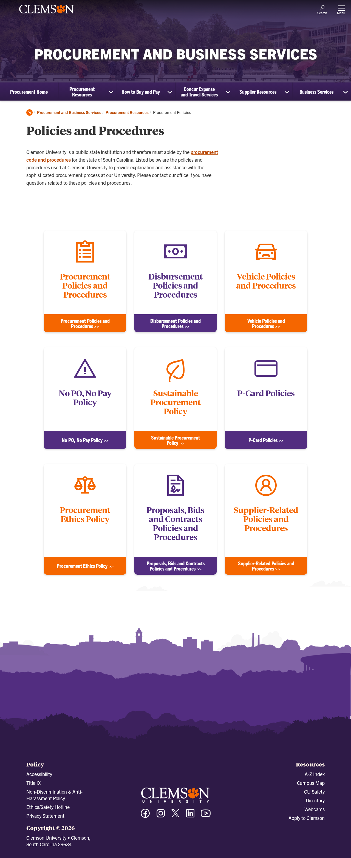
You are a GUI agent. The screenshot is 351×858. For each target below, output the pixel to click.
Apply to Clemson (306, 818)
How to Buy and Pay (140, 91)
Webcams (314, 809)
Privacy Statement (45, 816)
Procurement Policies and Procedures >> (85, 323)
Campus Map (311, 783)
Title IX (33, 783)
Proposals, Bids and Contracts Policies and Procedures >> (176, 566)
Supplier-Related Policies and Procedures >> (266, 566)
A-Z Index (315, 774)
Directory (315, 800)
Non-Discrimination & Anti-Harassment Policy (54, 794)
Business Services (316, 91)
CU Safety (314, 791)
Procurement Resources (82, 91)
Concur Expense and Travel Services (199, 91)
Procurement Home (29, 91)
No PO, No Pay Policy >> (85, 440)
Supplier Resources (257, 91)
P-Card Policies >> (266, 440)
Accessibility (39, 774)
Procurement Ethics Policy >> (85, 565)
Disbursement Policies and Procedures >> (175, 323)
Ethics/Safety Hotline (48, 807)
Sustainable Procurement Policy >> (175, 440)
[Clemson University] (46, 14)
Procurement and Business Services (69, 112)
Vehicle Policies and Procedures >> (266, 323)
